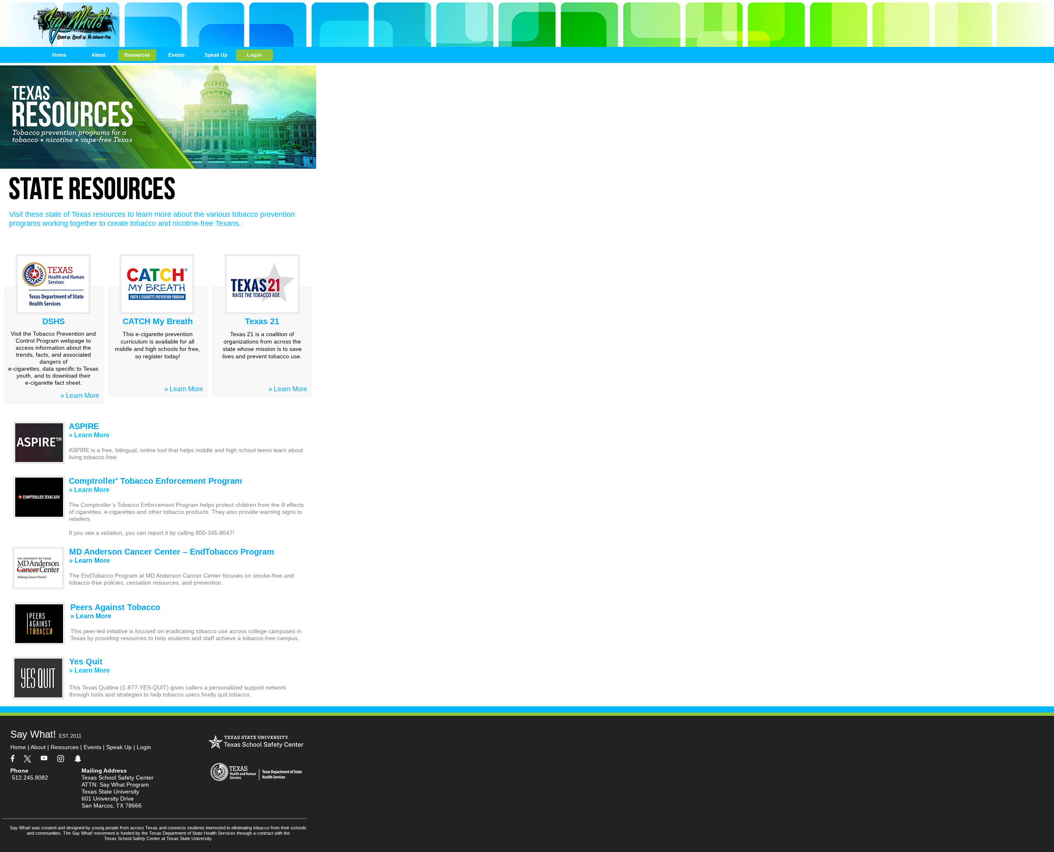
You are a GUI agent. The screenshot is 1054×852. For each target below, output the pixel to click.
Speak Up (119, 747)
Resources (65, 747)
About (38, 747)
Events (92, 747)
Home (18, 747)
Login (141, 747)
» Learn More (183, 388)
